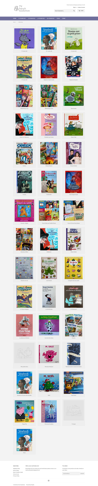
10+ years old (50, 18)
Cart (82, 10)
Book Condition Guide (18, 472)
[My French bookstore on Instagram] (48, 480)
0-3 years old (22, 18)
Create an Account (81, 7)
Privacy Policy (16, 475)
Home (14, 18)
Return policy (16, 470)
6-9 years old (41, 18)
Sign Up (82, 473)
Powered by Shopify (30, 484)
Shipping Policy (16, 468)
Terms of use (16, 474)
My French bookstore (20, 484)
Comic (63, 18)
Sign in (74, 7)
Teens (58, 18)
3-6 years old (31, 18)
